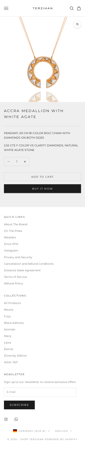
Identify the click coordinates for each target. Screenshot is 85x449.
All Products (12, 303)
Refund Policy (13, 283)
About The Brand (15, 224)
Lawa (7, 342)
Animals (9, 329)
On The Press (13, 231)
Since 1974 (11, 244)
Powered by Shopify (61, 439)
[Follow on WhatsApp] (16, 419)
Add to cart (42, 176)
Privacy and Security (18, 257)
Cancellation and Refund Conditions (29, 264)
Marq (7, 336)
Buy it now (42, 188)
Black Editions (14, 323)
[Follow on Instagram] (6, 419)
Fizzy (7, 316)
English (61, 431)
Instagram (11, 250)
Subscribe (19, 404)
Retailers (10, 237)
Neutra (8, 309)
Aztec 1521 (11, 362)
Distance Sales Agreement (22, 270)
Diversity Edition (15, 355)
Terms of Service (15, 277)
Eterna (8, 349)
